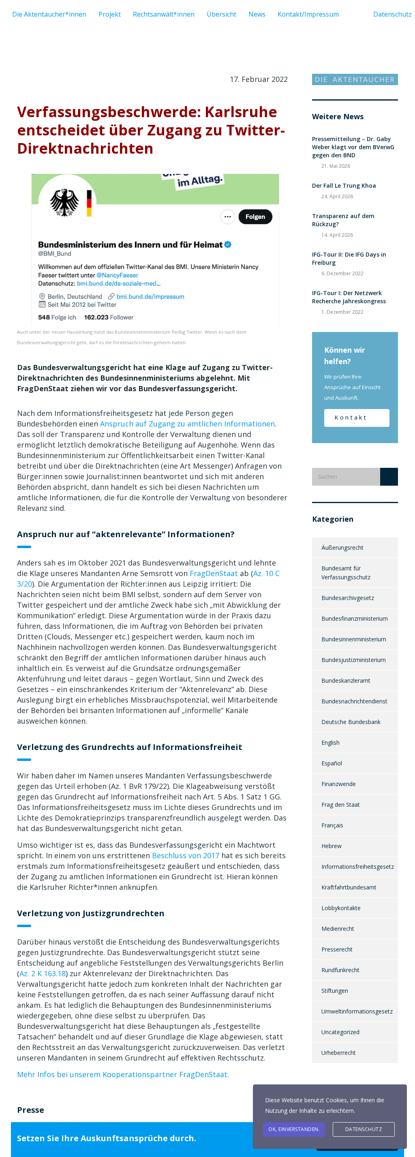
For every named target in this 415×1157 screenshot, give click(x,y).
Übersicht (221, 14)
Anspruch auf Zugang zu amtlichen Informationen (187, 424)
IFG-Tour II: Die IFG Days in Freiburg (349, 258)
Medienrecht (337, 928)
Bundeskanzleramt (345, 680)
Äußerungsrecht (342, 547)
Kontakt (351, 417)
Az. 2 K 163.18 (42, 973)
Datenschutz (364, 1129)
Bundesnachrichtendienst (354, 701)
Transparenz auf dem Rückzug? (343, 220)
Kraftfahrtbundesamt (348, 887)
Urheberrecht (338, 1052)
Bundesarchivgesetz (347, 598)
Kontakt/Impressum (308, 14)
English (330, 742)
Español (331, 763)
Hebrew (331, 846)
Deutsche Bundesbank (351, 722)
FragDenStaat (214, 573)
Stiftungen (334, 990)
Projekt (109, 14)
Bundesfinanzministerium (354, 618)
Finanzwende (338, 784)
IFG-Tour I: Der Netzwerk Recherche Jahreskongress (349, 297)
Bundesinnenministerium (353, 639)
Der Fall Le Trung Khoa (344, 185)
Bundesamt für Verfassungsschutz (345, 572)
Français (332, 825)
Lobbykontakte (341, 908)
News (256, 14)
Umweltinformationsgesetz (357, 1011)
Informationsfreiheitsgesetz (357, 866)
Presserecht (337, 949)
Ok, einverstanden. (294, 1129)
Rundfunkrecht (340, 970)
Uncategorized (340, 1032)
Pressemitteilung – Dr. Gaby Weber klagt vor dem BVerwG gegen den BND (353, 147)
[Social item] (347, 14)
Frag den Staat (340, 804)
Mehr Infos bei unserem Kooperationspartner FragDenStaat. (123, 1074)
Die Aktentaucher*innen (49, 14)
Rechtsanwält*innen (164, 14)
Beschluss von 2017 (185, 855)
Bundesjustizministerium (353, 660)
